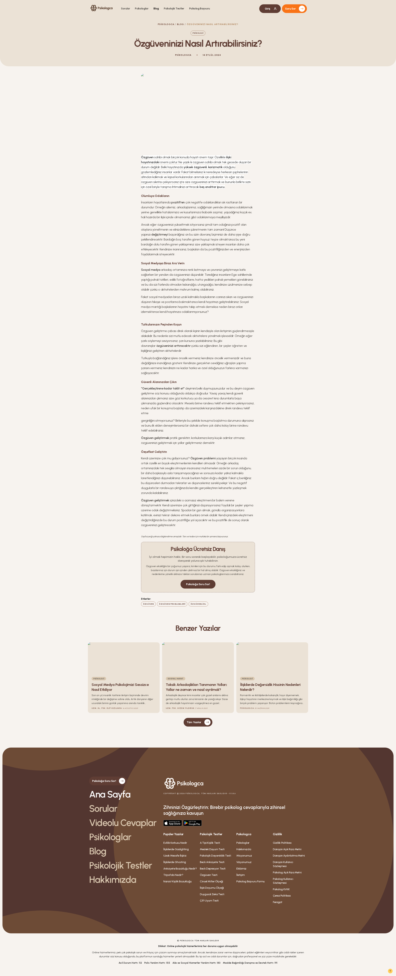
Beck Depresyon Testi (213, 868)
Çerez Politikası (282, 895)
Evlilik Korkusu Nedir (175, 842)
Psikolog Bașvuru (199, 8)
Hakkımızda (112, 879)
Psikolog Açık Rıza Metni (287, 872)
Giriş (267, 8)
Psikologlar (141, 8)
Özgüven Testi (208, 875)
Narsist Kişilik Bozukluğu (177, 881)
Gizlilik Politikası (282, 842)
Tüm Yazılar (194, 722)
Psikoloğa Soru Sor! (198, 584)
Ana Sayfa (109, 794)
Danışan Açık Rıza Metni (287, 849)
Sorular (125, 8)
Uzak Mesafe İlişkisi (174, 855)
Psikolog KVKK (281, 889)
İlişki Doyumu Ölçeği (212, 887)
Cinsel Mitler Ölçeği (211, 881)
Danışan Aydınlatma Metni (289, 855)
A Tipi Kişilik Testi (210, 842)
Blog (156, 8)
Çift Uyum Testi (209, 900)
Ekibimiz (241, 868)
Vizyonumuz (243, 862)
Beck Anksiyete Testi (212, 862)
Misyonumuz (244, 855)
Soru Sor (290, 8)
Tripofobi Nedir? (173, 875)
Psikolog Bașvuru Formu (250, 881)
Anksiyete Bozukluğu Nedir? (180, 868)
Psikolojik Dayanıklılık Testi (215, 855)
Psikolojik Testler (174, 8)
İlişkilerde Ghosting (174, 862)
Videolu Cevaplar (122, 822)
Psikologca (166, 24)
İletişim (240, 875)
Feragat (277, 902)
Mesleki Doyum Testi (212, 849)
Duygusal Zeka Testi (212, 894)
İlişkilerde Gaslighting (176, 849)
